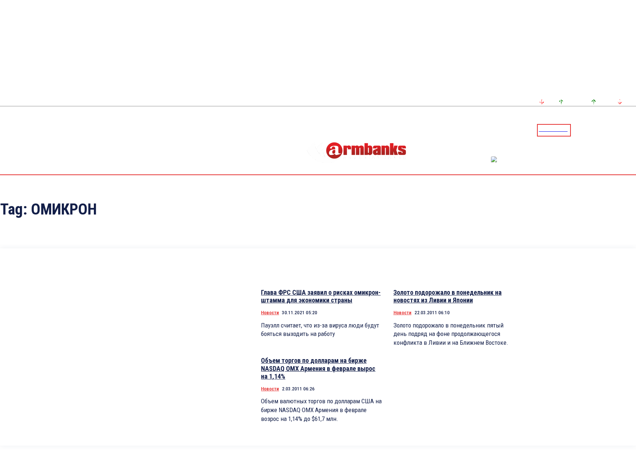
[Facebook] (604, 129)
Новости (270, 312)
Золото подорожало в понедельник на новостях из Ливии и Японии (447, 296)
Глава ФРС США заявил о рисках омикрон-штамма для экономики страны (321, 296)
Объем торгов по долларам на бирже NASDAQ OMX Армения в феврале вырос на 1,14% (318, 368)
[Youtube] (622, 129)
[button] (578, 129)
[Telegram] (613, 129)
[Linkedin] (631, 129)
